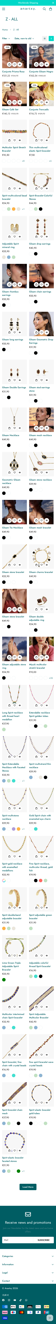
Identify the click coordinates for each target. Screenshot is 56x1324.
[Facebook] (3, 1300)
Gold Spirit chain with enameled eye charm (40, 817)
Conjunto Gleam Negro (41, 71)
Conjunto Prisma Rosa (13, 71)
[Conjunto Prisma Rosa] (14, 56)
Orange (13, 209)
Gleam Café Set (10, 109)
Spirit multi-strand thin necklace (40, 765)
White (31, 829)
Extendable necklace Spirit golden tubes (39, 714)
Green (8, 209)
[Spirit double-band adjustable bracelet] (14, 899)
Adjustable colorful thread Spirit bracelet (39, 964)
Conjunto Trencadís (39, 109)
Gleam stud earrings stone (39, 389)
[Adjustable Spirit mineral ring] (14, 228)
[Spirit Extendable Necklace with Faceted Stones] (14, 748)
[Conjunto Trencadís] (41, 94)
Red (40, 880)
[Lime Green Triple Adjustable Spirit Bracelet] (14, 947)
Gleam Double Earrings (14, 387)
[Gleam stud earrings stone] (41, 372)
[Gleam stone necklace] (41, 464)
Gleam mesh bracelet (40, 527)
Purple (13, 829)
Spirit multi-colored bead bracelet (14, 197)
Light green (4, 979)
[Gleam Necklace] (14, 420)
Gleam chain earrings (40, 291)
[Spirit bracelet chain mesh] (14, 1094)
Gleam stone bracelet (13, 572)
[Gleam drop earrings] (41, 228)
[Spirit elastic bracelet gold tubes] (41, 1094)
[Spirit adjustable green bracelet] (41, 899)
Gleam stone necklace (40, 479)
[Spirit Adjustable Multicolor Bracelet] (41, 998)
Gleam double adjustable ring (36, 618)
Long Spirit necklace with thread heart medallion (12, 716)
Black (40, 209)
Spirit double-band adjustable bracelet (11, 916)
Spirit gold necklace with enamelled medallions (12, 867)
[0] (50, 9)
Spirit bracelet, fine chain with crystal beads (14, 1063)
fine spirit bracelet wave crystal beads (41, 1063)
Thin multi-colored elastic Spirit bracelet (39, 149)
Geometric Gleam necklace (11, 481)
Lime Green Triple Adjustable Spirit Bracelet (11, 966)
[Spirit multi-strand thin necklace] (41, 748)
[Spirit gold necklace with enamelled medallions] (14, 848)
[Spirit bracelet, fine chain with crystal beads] (14, 1046)
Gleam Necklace (10, 435)
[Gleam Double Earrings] (14, 372)
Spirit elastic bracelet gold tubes (39, 1111)
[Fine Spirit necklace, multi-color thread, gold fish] (41, 848)
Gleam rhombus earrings (10, 293)
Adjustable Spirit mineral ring (10, 245)
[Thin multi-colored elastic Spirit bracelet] (41, 132)
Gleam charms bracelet (41, 572)
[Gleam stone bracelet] (14, 556)
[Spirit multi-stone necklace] (14, 800)
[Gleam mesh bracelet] (41, 512)
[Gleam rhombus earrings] (14, 276)
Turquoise (13, 780)
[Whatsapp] (26, 1300)
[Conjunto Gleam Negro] (41, 56)
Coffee (31, 253)
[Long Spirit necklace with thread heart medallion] (14, 697)
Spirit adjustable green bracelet (40, 916)
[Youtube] (15, 1300)
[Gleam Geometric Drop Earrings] (41, 324)
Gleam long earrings (12, 339)
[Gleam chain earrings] (41, 276)
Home (5, 29)
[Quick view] (19, 64)
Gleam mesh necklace (40, 435)
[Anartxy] (28, 9)
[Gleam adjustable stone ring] (14, 649)
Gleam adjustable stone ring (14, 666)
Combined (4, 880)
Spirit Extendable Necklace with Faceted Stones (13, 767)
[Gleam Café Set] (14, 94)
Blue (8, 257)
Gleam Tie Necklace (12, 527)
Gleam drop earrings (39, 243)
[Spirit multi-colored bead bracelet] (14, 180)
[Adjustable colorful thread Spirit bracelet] (41, 947)
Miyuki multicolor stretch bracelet (38, 666)
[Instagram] (9, 1300)
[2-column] (51, 38)
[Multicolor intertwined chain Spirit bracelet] (14, 998)
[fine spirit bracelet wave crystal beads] (41, 1046)
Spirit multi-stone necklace (10, 817)
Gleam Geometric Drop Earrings (41, 341)
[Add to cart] (9, 64)
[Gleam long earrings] (14, 324)
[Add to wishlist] (14, 64)
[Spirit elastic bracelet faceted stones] (14, 1142)
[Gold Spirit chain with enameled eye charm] (41, 800)
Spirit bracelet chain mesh (12, 1111)
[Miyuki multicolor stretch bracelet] (41, 649)
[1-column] (44, 38)
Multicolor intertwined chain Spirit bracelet (13, 1016)
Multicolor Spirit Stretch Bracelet (14, 149)
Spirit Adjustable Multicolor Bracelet (38, 1016)
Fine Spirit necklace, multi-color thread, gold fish (41, 867)
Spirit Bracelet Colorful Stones (40, 197)
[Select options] (9, 140)
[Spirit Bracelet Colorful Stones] (41, 180)
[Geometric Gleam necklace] (14, 464)
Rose (4, 209)
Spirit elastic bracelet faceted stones (12, 1159)
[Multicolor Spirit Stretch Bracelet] (14, 132)
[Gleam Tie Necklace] (14, 512)
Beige (18, 209)
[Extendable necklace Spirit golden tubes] (41, 697)
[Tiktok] (20, 1300)
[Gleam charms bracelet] (41, 556)
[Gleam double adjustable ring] (41, 601)
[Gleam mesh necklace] (41, 420)
